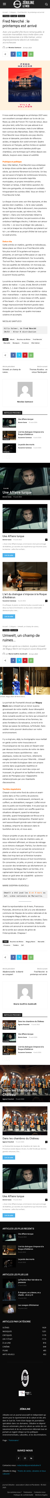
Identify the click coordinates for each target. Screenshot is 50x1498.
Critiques (12, 12)
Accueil (5, 12)
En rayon (13, 16)
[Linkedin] (31, 1458)
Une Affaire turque (25, 419)
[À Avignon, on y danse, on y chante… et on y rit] (9, 1296)
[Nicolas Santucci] (4, 47)
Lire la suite (8, 555)
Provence (25, 343)
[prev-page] (4, 457)
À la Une (6, 426)
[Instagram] (24, 1458)
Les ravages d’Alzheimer (28, 1305)
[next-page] (8, 457)
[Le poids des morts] (9, 448)
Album (12, 339)
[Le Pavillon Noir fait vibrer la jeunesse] (9, 1283)
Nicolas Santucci (15, 47)
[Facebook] (13, 54)
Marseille (7, 343)
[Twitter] (19, 54)
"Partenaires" (13, 1440)
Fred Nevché (37, 339)
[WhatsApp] (30, 54)
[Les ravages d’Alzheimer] (9, 1308)
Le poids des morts (26, 445)
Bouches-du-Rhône (23, 339)
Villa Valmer (35, 343)
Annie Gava (22, 422)
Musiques (21, 16)
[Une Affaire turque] (9, 422)
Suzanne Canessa (25, 437)
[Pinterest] (25, 54)
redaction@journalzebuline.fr (29, 1465)
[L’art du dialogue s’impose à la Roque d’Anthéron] (9, 435)
